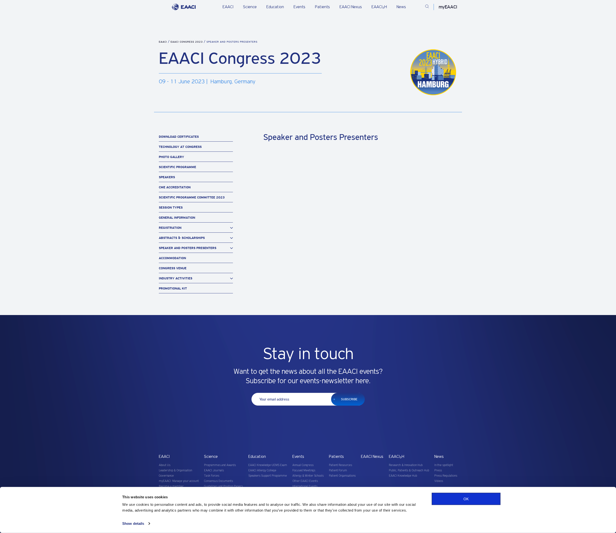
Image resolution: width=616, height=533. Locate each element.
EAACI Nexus (351, 7)
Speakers (167, 177)
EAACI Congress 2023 (187, 41)
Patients (322, 7)
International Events (304, 486)
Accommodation (172, 258)
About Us (164, 465)
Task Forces (211, 475)
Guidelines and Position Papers (223, 486)
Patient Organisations (342, 475)
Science (250, 7)
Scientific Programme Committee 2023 (192, 197)
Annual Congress (303, 465)
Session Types (171, 207)
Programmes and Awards (220, 465)
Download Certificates (179, 137)
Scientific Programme (177, 167)
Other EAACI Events (305, 481)
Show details (133, 523)
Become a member (171, 486)
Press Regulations (445, 475)
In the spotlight (443, 465)
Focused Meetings (303, 470)
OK (466, 499)
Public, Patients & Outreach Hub (409, 470)
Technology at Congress (180, 147)
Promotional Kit (173, 288)
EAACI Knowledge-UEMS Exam (267, 465)
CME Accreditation (175, 187)
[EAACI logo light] (184, 7)
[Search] (427, 7)
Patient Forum (338, 470)
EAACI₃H (379, 7)
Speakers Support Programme (267, 475)
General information (177, 218)
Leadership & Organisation (175, 470)
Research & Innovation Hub (406, 465)
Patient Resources (340, 465)
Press (438, 470)
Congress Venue (172, 268)
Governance (166, 475)
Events (299, 7)
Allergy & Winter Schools (308, 475)
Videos (438, 481)
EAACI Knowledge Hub (403, 475)
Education (275, 7)
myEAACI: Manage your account (179, 481)
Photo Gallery (171, 157)
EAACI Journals (214, 470)
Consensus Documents (218, 481)
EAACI (228, 7)
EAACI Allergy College (262, 470)
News (401, 7)
